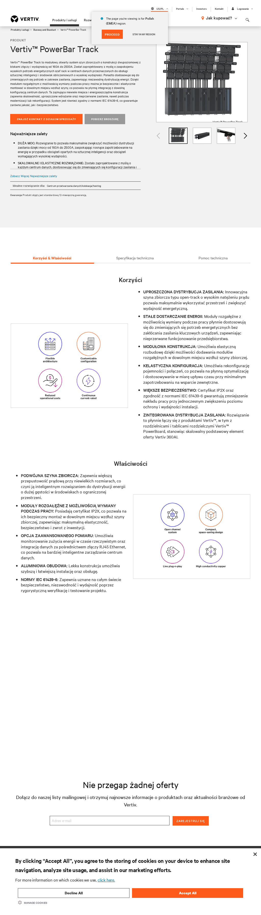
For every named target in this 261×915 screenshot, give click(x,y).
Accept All (188, 892)
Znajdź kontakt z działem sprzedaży (46, 119)
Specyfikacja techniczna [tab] (135, 257)
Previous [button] (158, 135)
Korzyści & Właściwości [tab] (52, 257)
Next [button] (245, 135)
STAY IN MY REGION (144, 34)
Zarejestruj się (190, 821)
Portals (180, 8)
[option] (202, 82)
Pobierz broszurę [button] (105, 119)
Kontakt (219, 8)
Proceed (112, 34)
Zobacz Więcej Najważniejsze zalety (33, 176)
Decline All (74, 892)
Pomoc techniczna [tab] (213, 257)
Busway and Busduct (44, 29)
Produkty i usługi (64, 19)
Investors (201, 8)
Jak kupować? (219, 17)
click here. (106, 880)
